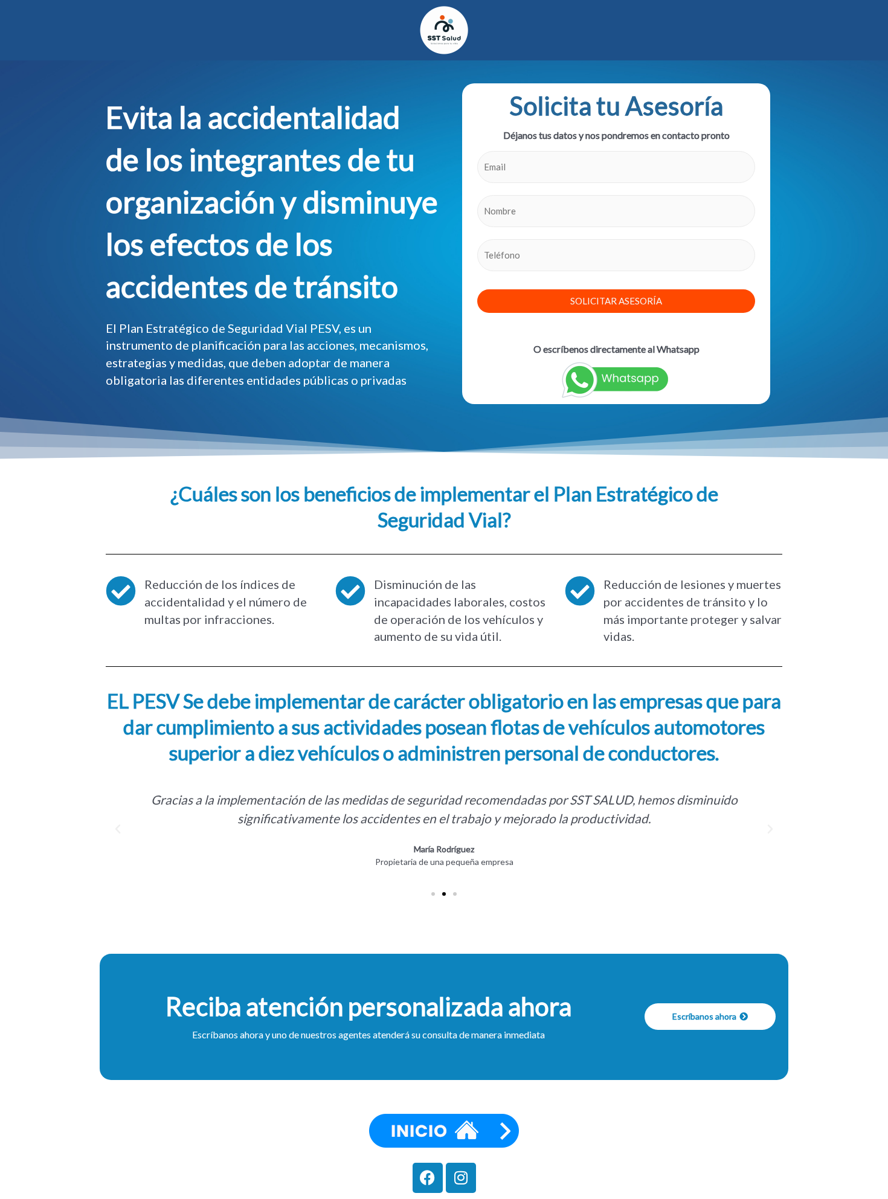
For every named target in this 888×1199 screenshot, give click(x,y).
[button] (118, 829)
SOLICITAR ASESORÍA (616, 300)
